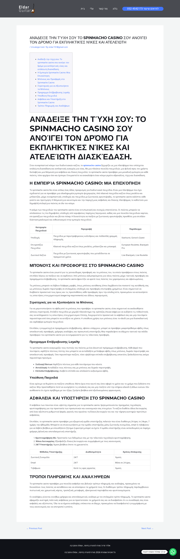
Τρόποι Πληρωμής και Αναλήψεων (54, 105)
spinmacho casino (92, 165)
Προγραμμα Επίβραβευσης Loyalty (54, 92)
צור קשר (103, 9)
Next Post (147, 528)
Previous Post (34, 528)
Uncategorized (37, 47)
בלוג (115, 9)
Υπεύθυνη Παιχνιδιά (47, 95)
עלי (92, 9)
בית (83, 9)
